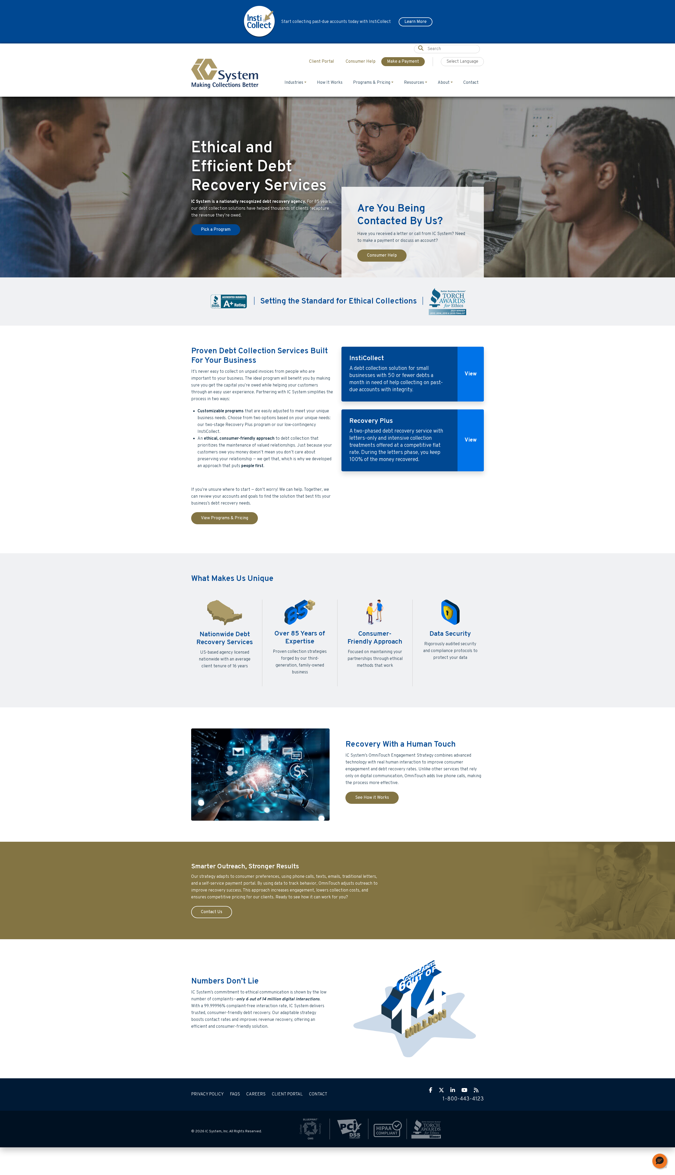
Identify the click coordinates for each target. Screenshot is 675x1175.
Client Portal (287, 1094)
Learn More (415, 22)
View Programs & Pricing (224, 518)
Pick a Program (215, 229)
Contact (471, 82)
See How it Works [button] (372, 797)
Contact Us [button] (211, 912)
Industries (294, 82)
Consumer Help (382, 255)
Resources (414, 82)
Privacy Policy (207, 1094)
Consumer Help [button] (360, 61)
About (444, 82)
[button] (659, 1161)
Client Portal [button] (321, 61)
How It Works (330, 82)
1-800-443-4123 (463, 1099)
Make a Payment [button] (403, 61)
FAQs (235, 1094)
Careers (256, 1094)
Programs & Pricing (371, 82)
